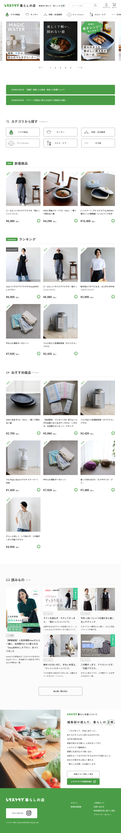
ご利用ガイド (99, 803)
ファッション (23, 142)
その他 (98, 142)
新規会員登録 (76, 806)
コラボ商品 (23, 131)
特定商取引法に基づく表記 (104, 810)
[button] (41, 68)
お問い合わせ (99, 806)
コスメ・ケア (60, 142)
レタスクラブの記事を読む (81, 781)
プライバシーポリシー (102, 814)
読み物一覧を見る (60, 691)
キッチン (60, 131)
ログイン (74, 803)
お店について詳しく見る (83, 774)
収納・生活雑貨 (98, 131)
